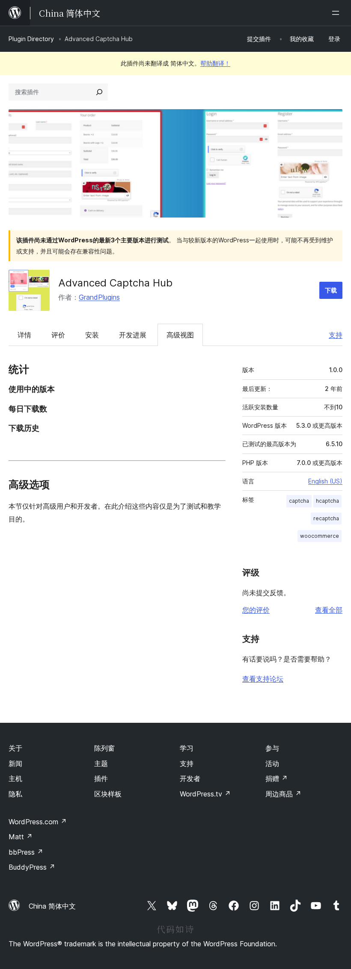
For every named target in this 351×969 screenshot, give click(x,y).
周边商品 (283, 794)
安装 (92, 335)
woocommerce (319, 536)
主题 (101, 763)
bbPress (26, 852)
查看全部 (328, 609)
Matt (21, 836)
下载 (331, 290)
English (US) (325, 481)
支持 (335, 335)
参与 (272, 748)
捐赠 (276, 778)
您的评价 (256, 609)
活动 (272, 763)
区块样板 (108, 794)
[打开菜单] (337, 13)
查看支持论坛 (262, 678)
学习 (186, 748)
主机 (15, 778)
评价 (58, 335)
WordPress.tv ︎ (205, 794)
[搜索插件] (99, 92)
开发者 (190, 778)
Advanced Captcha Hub (115, 283)
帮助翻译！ (215, 63)
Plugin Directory (31, 38)
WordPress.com (38, 821)
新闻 (15, 763)
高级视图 (180, 335)
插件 (101, 778)
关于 (15, 748)
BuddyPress (32, 867)
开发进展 (132, 335)
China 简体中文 (52, 906)
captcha (299, 501)
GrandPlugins (99, 297)
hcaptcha (327, 501)
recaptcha (326, 518)
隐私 (15, 794)
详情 (24, 335)
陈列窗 (104, 748)
